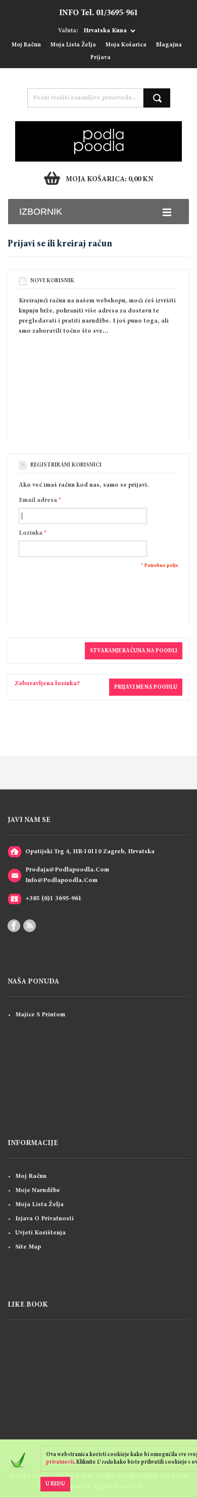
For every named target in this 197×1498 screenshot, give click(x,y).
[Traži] (156, 98)
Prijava (100, 58)
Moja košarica (126, 45)
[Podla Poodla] (98, 126)
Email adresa (38, 500)
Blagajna (169, 45)
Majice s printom (40, 1014)
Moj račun (26, 45)
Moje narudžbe (37, 1190)
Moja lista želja (73, 45)
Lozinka (30, 533)
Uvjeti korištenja (40, 1232)
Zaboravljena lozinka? (47, 683)
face (14, 925)
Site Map (28, 1247)
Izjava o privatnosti (44, 1218)
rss (29, 925)
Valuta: (68, 31)
